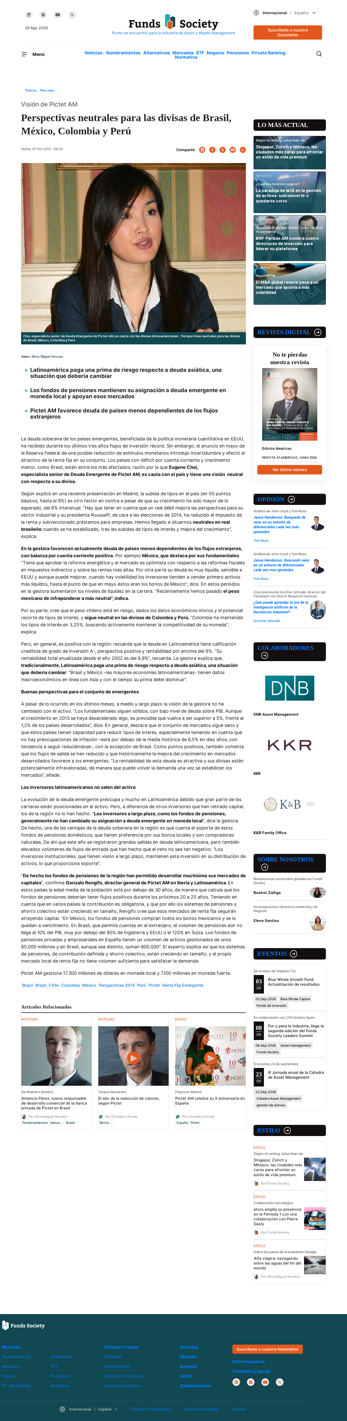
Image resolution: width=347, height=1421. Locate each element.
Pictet (154, 985)
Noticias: (94, 52)
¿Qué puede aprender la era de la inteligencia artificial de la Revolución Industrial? (281, 607)
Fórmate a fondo (121, 1347)
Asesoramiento (117, 1366)
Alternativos (156, 52)
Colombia (70, 985)
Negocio (215, 52)
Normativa (186, 57)
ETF (200, 52)
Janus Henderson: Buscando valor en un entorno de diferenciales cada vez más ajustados (282, 565)
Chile (54, 985)
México (89, 985)
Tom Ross (261, 540)
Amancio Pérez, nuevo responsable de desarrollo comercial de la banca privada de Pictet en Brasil (54, 1103)
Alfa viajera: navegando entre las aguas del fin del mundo (277, 1263)
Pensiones (238, 52)
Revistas (189, 1347)
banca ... (57, 1123)
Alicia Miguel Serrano (47, 356)
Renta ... (106, 1123)
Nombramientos (123, 52)
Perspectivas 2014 (117, 985)
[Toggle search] (319, 53)
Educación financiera (122, 1385)
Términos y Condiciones (150, 1409)
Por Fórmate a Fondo (121, 1116)
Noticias (11, 1347)
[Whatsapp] (243, 150)
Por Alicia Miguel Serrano (47, 1116)
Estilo (269, 1130)
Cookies (239, 1409)
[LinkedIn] (29, 15)
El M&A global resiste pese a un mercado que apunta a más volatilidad (287, 287)
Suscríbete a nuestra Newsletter (288, 32)
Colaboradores (285, 648)
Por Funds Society (275, 1183)
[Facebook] (212, 150)
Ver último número (290, 469)
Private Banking (269, 52)
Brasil (27, 985)
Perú (141, 985)
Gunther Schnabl (267, 621)
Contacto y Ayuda (251, 1371)
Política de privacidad (201, 1409)
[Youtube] (57, 15)
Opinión (271, 499)
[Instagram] (43, 15)
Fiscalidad (113, 1356)
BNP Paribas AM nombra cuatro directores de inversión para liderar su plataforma (287, 243)
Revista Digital (284, 332)
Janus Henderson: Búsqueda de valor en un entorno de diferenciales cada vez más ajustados (280, 524)
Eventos (272, 953)
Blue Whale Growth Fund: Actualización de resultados (294, 982)
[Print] (233, 150)
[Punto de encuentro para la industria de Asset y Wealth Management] (173, 25)
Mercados (183, 52)
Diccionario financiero (123, 1376)
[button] (288, 13)
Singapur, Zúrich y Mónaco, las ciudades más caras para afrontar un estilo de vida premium (289, 152)
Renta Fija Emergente (182, 985)
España (182, 1123)
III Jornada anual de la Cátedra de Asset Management (296, 1075)
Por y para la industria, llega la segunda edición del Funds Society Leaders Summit (296, 1031)
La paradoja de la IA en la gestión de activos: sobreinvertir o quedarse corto (288, 195)
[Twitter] (72, 15)
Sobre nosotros (285, 859)
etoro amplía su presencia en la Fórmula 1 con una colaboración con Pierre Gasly (278, 1216)
